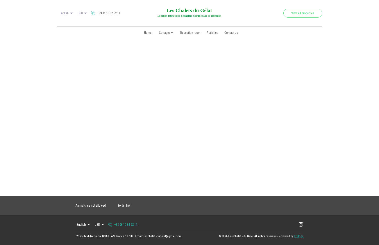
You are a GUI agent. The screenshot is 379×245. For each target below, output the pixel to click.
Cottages (166, 32)
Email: (139, 236)
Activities (212, 32)
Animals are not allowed (90, 205)
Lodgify (299, 236)
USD (80, 13)
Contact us (231, 32)
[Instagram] (301, 224)
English (64, 13)
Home (148, 32)
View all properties (302, 13)
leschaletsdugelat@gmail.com (163, 236)
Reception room (190, 32)
